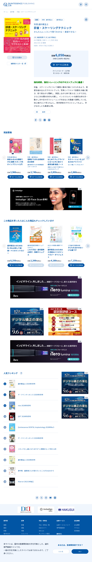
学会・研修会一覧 (44, 525)
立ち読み (18, 57)
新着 (22, 525)
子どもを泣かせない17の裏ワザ (75, 248)
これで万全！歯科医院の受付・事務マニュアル (35, 252)
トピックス (24, 534)
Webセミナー (43, 528)
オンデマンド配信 (44, 534)
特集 (22, 531)
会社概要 (77, 525)
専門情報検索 (61, 528)
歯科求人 (59, 534)
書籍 (36, 20)
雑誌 (5, 528)
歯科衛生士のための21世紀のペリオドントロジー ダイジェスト (55, 253)
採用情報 (77, 531)
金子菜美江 (52, 37)
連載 (22, 528)
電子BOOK (7, 534)
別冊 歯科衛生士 (47, 20)
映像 (5, 531)
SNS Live (41, 531)
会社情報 (77, 521)
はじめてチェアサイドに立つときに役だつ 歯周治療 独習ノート (56, 161)
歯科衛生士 (59, 20)
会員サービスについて (63, 525)
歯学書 (6, 521)
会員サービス (61, 521)
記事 (22, 521)
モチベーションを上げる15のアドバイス (76, 160)
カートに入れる (62, 65)
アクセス (76, 528)
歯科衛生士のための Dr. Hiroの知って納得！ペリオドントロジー (15, 249)
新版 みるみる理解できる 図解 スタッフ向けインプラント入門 (15, 161)
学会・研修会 (43, 521)
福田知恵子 (41, 37)
